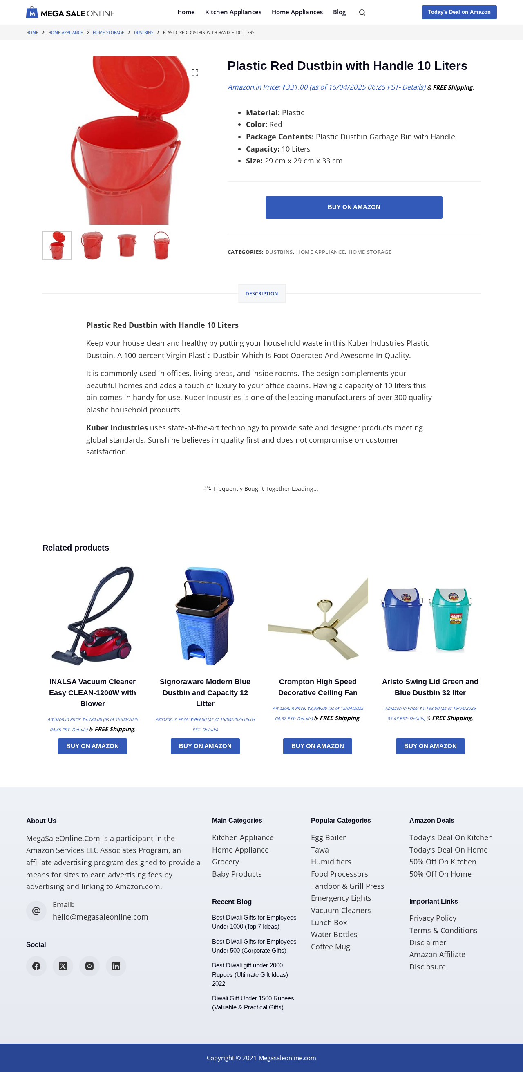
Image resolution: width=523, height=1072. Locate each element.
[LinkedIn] (116, 966)
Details (412, 87)
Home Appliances (297, 12)
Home (186, 12)
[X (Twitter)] (63, 966)
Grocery (225, 861)
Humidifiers (331, 861)
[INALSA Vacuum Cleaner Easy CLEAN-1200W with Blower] (92, 616)
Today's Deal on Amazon (459, 12)
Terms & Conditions (443, 930)
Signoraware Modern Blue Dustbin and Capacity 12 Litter (205, 693)
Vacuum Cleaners (341, 910)
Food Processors (339, 874)
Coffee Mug (330, 946)
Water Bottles (334, 934)
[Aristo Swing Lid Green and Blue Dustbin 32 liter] (430, 616)
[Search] (362, 12)
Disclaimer (427, 942)
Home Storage (370, 251)
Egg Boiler (328, 837)
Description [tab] (262, 293)
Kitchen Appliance (243, 837)
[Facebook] (36, 966)
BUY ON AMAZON (354, 207)
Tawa (320, 850)
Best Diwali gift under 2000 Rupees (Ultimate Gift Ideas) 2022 (250, 974)
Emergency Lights (341, 898)
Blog (339, 12)
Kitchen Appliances (233, 12)
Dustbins (279, 251)
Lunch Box (329, 922)
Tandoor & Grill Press (347, 886)
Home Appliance (320, 251)
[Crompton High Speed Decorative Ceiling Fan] (318, 616)
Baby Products (237, 874)
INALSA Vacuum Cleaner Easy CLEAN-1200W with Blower (92, 693)
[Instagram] (89, 966)
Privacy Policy (432, 918)
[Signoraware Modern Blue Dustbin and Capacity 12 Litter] (205, 616)
